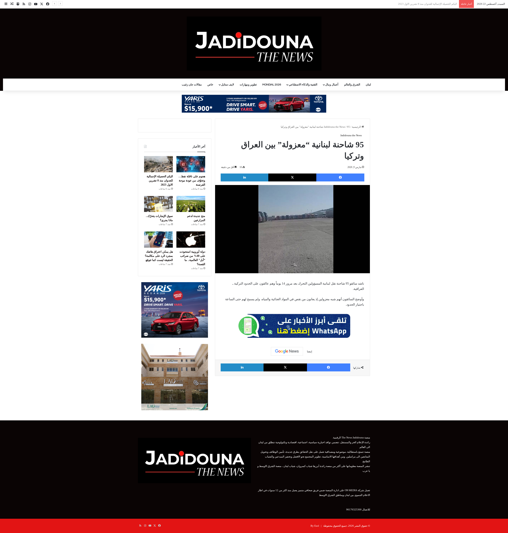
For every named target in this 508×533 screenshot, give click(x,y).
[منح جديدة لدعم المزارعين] (190, 204)
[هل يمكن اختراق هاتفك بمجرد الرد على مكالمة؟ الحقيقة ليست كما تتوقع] (158, 239)
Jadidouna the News (334, 126)
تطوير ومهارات (248, 84)
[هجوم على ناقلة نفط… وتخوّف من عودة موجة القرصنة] (190, 164)
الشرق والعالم (352, 84)
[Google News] (287, 351)
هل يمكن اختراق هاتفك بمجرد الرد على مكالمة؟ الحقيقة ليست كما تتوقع (159, 256)
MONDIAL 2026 (271, 84)
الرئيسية (357, 126)
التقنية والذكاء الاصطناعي (303, 84)
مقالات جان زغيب (192, 84)
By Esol (315, 525)
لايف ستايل (227, 84)
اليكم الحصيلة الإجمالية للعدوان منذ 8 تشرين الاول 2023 (160, 180)
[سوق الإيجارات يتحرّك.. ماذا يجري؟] (158, 204)
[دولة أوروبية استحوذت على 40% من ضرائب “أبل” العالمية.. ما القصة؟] (190, 239)
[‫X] (292, 177)
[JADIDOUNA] (254, 43)
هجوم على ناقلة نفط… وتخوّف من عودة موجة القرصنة (191, 180)
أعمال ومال (331, 84)
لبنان (368, 84)
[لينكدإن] (244, 177)
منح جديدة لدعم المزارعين (442, 3)
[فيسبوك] (340, 177)
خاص (210, 84)
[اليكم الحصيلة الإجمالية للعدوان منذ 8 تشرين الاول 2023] (158, 164)
